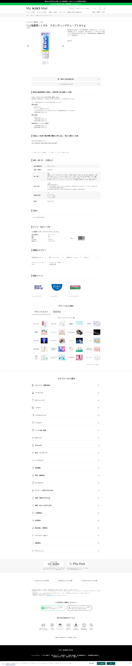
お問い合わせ (54, 655)
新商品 (55, 12)
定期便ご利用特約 (72, 655)
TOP (27, 15)
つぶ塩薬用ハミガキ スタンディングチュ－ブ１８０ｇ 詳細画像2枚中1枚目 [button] (44, 62)
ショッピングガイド (35, 655)
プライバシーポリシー (10, 664)
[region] (66, 663)
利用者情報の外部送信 (93, 655)
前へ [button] (28, 46)
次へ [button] (63, 46)
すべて (71, 8)
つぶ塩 (31, 15)
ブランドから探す (31, 12)
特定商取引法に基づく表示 (59, 656)
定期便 (50, 12)
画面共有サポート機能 (71, 656)
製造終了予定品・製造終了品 (74, 12)
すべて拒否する (101, 663)
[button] (66, 79)
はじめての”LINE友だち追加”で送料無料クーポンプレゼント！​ (66, 4)
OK (111, 663)
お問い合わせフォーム (51, 595)
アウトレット (62, 12)
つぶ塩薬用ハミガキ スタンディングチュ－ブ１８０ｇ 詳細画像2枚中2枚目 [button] (47, 62)
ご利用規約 (62, 655)
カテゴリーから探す (42, 12)
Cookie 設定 (91, 663)
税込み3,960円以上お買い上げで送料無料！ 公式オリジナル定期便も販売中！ (66, 1)
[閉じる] (129, 663)
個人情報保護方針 (81, 655)
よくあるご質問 (44, 655)
